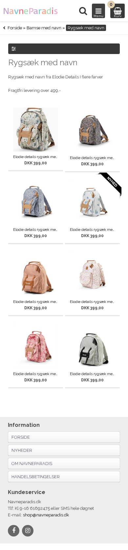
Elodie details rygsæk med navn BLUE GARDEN (92, 158)
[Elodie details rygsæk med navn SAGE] (92, 346)
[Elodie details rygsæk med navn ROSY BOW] (35, 346)
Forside (15, 27)
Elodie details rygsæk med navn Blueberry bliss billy (92, 230)
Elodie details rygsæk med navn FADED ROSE (35, 302)
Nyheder (21, 450)
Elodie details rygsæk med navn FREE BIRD (35, 230)
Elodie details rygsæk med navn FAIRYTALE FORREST (35, 157)
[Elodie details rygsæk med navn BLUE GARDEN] (92, 129)
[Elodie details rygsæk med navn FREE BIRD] (35, 202)
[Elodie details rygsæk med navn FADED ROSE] (35, 273)
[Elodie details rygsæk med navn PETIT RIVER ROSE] (92, 273)
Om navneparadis (31, 463)
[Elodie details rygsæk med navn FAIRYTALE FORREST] (35, 129)
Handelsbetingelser (35, 476)
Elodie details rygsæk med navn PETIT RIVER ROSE (92, 302)
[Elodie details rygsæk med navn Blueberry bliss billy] (92, 202)
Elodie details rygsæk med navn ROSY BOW (35, 374)
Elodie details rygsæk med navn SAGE (92, 374)
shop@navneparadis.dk (46, 514)
